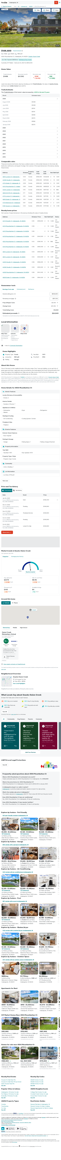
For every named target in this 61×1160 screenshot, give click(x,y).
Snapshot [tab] (5, 556)
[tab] (6, 490)
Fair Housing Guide (22, 1134)
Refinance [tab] (31, 289)
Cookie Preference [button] (20, 1135)
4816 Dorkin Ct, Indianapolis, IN (11, 199)
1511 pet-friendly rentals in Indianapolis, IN (15, 815)
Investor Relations (39, 1134)
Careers (28, 1134)
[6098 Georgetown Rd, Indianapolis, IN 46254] (10, 997)
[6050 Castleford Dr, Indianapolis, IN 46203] (29, 824)
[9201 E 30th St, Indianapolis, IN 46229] (48, 880)
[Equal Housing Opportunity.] (19, 1146)
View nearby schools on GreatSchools (14, 664)
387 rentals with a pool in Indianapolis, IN (15, 901)
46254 (31, 6)
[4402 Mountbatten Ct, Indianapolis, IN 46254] (29, 1053)
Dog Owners (21, 719)
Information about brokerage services (11, 1122)
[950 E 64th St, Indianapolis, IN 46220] (10, 853)
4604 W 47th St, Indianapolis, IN (12, 193)
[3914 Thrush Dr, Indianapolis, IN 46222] (49, 1023)
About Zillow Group (13, 1134)
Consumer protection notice (25, 1122)
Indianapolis (24, 6)
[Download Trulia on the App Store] (10, 1128)
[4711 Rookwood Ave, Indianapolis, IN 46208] (48, 968)
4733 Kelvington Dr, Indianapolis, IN (13, 202)
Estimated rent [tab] (21, 289)
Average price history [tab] (17, 556)
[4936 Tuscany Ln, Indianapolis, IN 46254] (49, 1053)
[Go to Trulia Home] (4, 2)
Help (2, 1135)
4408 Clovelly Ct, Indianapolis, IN (12, 180)
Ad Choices (13, 1135)
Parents (30, 719)
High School (23, 627)
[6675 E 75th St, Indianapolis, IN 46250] (48, 939)
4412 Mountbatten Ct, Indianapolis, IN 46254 (16, 226)
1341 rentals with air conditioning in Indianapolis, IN (18, 872)
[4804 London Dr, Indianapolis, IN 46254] (10, 1053)
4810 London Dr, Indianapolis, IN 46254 (14, 252)
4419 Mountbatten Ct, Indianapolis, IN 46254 (16, 236)
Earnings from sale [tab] (8, 289)
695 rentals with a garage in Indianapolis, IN (16, 844)
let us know (14, 1142)
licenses (43, 1117)
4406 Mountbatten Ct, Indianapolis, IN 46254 (16, 272)
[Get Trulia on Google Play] (22, 1128)
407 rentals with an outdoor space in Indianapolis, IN (18, 959)
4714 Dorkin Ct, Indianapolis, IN (11, 183)
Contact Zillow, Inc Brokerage (8, 1125)
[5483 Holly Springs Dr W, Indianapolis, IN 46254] (49, 997)
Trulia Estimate (8, 92)
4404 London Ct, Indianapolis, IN (12, 189)
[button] (56, 2)
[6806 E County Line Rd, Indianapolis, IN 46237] (10, 824)
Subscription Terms (54, 1134)
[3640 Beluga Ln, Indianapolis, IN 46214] (29, 997)
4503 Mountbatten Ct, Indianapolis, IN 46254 (16, 241)
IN (18, 6)
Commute (39, 719)
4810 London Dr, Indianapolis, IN (12, 177)
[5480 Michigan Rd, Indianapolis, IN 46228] (48, 910)
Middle (15, 627)
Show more (6, 532)
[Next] (58, 828)
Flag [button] (15, 745)
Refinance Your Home (25, 59)
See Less (6, 480)
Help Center (32, 1146)
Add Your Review (30, 752)
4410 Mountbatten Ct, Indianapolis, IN (14, 186)
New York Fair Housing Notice (7, 1121)
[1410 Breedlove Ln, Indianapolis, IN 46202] (29, 853)
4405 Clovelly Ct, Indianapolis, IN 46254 (14, 262)
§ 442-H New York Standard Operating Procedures (11, 1120)
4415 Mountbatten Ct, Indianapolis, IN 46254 (16, 246)
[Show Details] (57, 99)
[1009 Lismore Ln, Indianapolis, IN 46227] (48, 824)
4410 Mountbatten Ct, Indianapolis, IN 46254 (16, 231)
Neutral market (30, 572)
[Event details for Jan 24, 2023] (57, 500)
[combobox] (33, 2)
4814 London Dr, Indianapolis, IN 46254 (14, 257)
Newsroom (33, 1134)
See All (5, 711)
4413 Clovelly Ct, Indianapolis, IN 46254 (14, 221)
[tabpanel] (30, 304)
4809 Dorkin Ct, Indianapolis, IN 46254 (14, 277)
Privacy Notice (7, 1135)
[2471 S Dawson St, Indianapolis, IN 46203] (10, 968)
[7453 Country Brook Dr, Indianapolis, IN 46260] (29, 1023)
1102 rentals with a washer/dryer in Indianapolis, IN (18, 930)
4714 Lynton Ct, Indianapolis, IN (12, 196)
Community (10, 719)
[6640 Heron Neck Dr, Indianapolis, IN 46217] (48, 853)
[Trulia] (2, 1128)
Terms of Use (46, 1134)
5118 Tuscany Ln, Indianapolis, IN (12, 206)
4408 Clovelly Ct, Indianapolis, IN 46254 (14, 267)
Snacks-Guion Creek (34, 56)
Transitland (21, 1113)
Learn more (3, 669)
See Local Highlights (19, 683)
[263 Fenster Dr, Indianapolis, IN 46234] (29, 968)
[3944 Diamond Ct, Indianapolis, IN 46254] (10, 1023)
